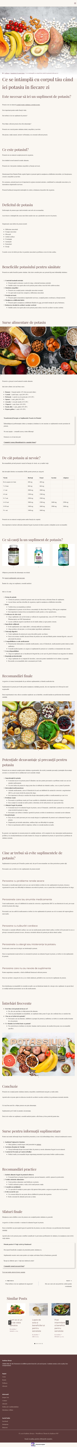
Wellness (4, 1383)
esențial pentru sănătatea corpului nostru (28, 105)
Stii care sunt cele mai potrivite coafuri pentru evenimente (58, 1283)
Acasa (4, 1377)
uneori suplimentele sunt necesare (15, 578)
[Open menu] (75, 3)
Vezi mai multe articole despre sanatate (13, 1272)
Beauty (4, 1380)
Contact (4, 1400)
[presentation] (16, 1309)
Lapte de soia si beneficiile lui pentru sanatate (38, 1325)
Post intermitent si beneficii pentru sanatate (60, 1325)
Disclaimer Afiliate (7, 1410)
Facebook (5, 1421)
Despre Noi (5, 1397)
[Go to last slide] (9, 1322)
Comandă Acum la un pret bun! (14, 1266)
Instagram (5, 1424)
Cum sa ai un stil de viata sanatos (16, 1323)
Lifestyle (4, 1386)
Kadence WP (54, 1433)
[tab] (34, 1343)
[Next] (67, 1322)
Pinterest (5, 1427)
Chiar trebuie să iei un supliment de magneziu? (19, 1282)
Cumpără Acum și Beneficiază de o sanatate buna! (20, 442)
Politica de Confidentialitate (10, 1407)
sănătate (38, 1144)
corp (40, 303)
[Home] (3, 73)
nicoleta (13, 1329)
